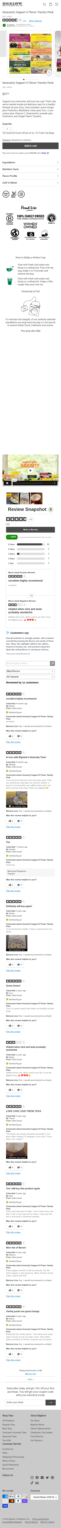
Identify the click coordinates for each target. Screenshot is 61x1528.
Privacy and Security (40, 1519)
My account (8, 1468)
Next (31, 1379)
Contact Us (7, 1449)
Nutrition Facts (10, 169)
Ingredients (8, 162)
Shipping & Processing (13, 1457)
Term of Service (31, 1522)
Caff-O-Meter (9, 182)
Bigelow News (37, 1424)
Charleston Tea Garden (41, 1432)
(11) (24, 21)
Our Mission (36, 1440)
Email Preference (10, 1465)
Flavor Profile (9, 176)
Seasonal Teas (9, 1436)
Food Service (36, 1436)
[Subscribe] (51, 1402)
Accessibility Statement (12, 1522)
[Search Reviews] (52, 663)
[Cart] (50, 4)
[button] (16, 799)
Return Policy (8, 1461)
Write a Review (35, 21)
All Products (8, 1420)
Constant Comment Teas (14, 1432)
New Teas (7, 1428)
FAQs (5, 1453)
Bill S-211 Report (47, 1522)
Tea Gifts (6, 1440)
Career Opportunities (40, 1428)
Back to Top (30, 1374)
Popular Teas (8, 1424)
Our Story (34, 1420)
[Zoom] (49, 72)
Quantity (7, 123)
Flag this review (13, 742)
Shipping (6, 140)
